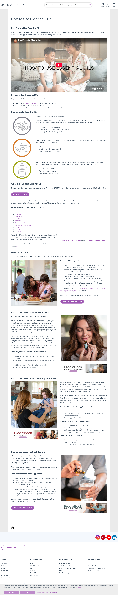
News (3, 568)
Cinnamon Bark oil (94, 288)
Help (89, 563)
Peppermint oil (20, 223)
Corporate (4, 563)
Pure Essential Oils (20, 194)
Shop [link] (18, 5)
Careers (3, 565)
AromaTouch (34, 575)
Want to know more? (42, 592)
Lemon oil (18, 218)
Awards (3, 573)
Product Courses (35, 565)
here (79, 587)
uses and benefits (31, 103)
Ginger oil (18, 227)
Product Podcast (35, 573)
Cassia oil (84, 288)
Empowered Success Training (67, 568)
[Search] (89, 5)
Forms (61, 570)
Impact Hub (4, 570)
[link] (103, 4)
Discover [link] (35, 5)
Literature (33, 570)
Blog (31, 563)
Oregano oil (67, 291)
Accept (11, 592)
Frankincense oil (20, 212)
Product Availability (93, 570)
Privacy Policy (53, 592)
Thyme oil (74, 291)
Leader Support (92, 565)
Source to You (5, 578)
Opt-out (27, 592)
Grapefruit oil (19, 230)
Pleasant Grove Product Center (97, 568)
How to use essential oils (71, 240)
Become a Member (64, 563)
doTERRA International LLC (95, 240)
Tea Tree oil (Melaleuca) (23, 225)
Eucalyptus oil (19, 232)
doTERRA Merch (6, 575)
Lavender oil (19, 214)
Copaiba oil (18, 216)
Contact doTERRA (14, 547)
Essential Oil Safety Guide (72, 301)
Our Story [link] (26, 5)
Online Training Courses (66, 565)
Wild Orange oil (20, 221)
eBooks (32, 568)
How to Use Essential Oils (22, 508)
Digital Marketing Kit (65, 573)
